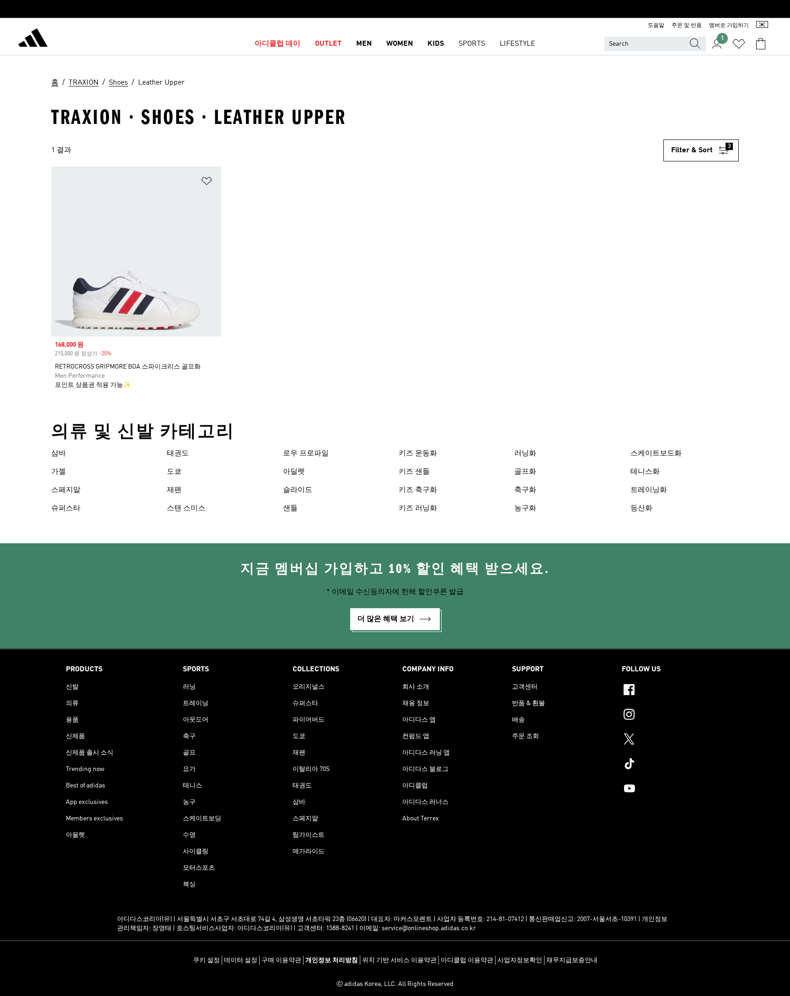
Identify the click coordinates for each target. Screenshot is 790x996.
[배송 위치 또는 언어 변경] (762, 25)
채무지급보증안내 (572, 960)
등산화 (641, 508)
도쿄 (174, 472)
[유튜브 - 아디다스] (673, 789)
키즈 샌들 (414, 472)
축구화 (525, 490)
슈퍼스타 (65, 508)
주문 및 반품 (687, 25)
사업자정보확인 (519, 960)
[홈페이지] (33, 39)
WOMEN (399, 44)
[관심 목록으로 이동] (739, 44)
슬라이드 (297, 490)
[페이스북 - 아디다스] (673, 691)
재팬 (174, 490)
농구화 (525, 508)
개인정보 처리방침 (331, 960)
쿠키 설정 (206, 960)
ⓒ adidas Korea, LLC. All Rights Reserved (395, 984)
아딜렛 (294, 472)
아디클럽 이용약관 (467, 960)
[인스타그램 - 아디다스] (673, 715)
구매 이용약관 (281, 960)
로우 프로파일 (306, 453)
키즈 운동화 (418, 453)
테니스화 (645, 472)
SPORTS (472, 44)
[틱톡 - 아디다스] (673, 765)
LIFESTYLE (517, 44)
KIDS (435, 44)
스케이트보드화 (656, 453)
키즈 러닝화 (418, 508)
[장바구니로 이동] (761, 44)
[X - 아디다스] (673, 740)
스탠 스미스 (186, 508)
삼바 (58, 453)
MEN (364, 44)
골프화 (525, 472)
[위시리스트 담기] (206, 183)
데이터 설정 (240, 960)
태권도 (178, 453)
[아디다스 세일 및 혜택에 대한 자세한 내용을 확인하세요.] (395, 9)
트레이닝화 (648, 490)
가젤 (58, 472)
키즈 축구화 (418, 490)
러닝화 (525, 453)
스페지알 (65, 490)
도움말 (656, 25)
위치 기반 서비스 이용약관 (399, 960)
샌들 (290, 508)
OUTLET (328, 44)
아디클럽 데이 (277, 44)
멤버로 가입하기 (729, 25)
